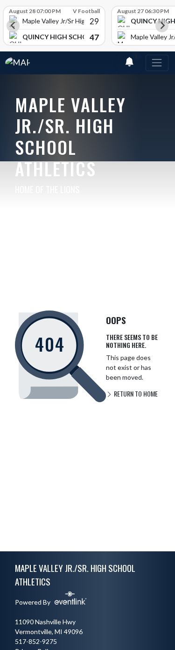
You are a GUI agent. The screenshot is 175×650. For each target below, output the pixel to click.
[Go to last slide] (13, 25)
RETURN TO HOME (135, 393)
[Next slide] (161, 25)
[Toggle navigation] (157, 63)
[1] (129, 63)
